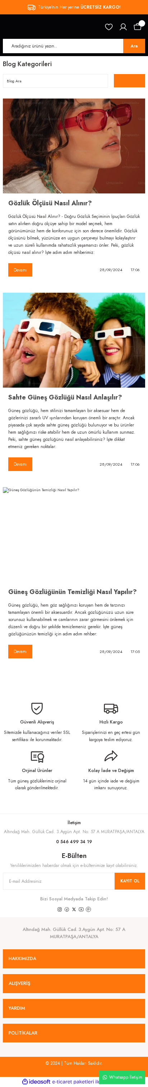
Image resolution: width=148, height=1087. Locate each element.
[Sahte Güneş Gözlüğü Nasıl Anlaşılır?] (74, 340)
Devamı (20, 270)
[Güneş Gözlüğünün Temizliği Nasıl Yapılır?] (74, 534)
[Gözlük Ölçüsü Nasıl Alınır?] (74, 146)
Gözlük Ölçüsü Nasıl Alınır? (50, 203)
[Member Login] (123, 27)
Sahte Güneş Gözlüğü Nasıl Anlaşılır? (65, 397)
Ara (134, 46)
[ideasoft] (36, 1082)
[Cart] (137, 27)
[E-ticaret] (73, 1081)
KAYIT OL (130, 881)
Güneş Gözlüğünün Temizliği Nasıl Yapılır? (72, 592)
